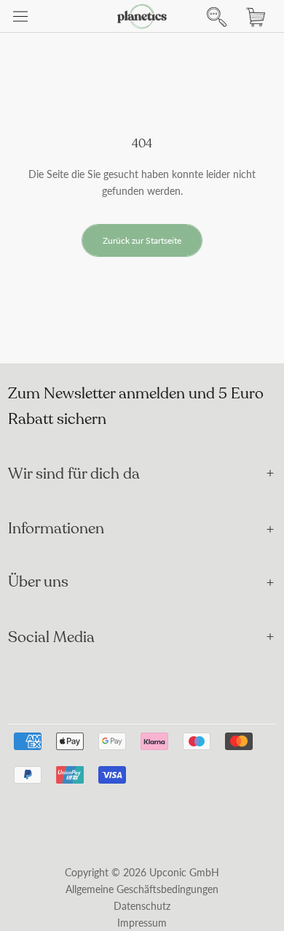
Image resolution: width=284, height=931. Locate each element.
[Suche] (212, 16)
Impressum (142, 922)
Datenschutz (142, 906)
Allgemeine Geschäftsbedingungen (142, 889)
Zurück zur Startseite (142, 240)
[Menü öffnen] (20, 17)
